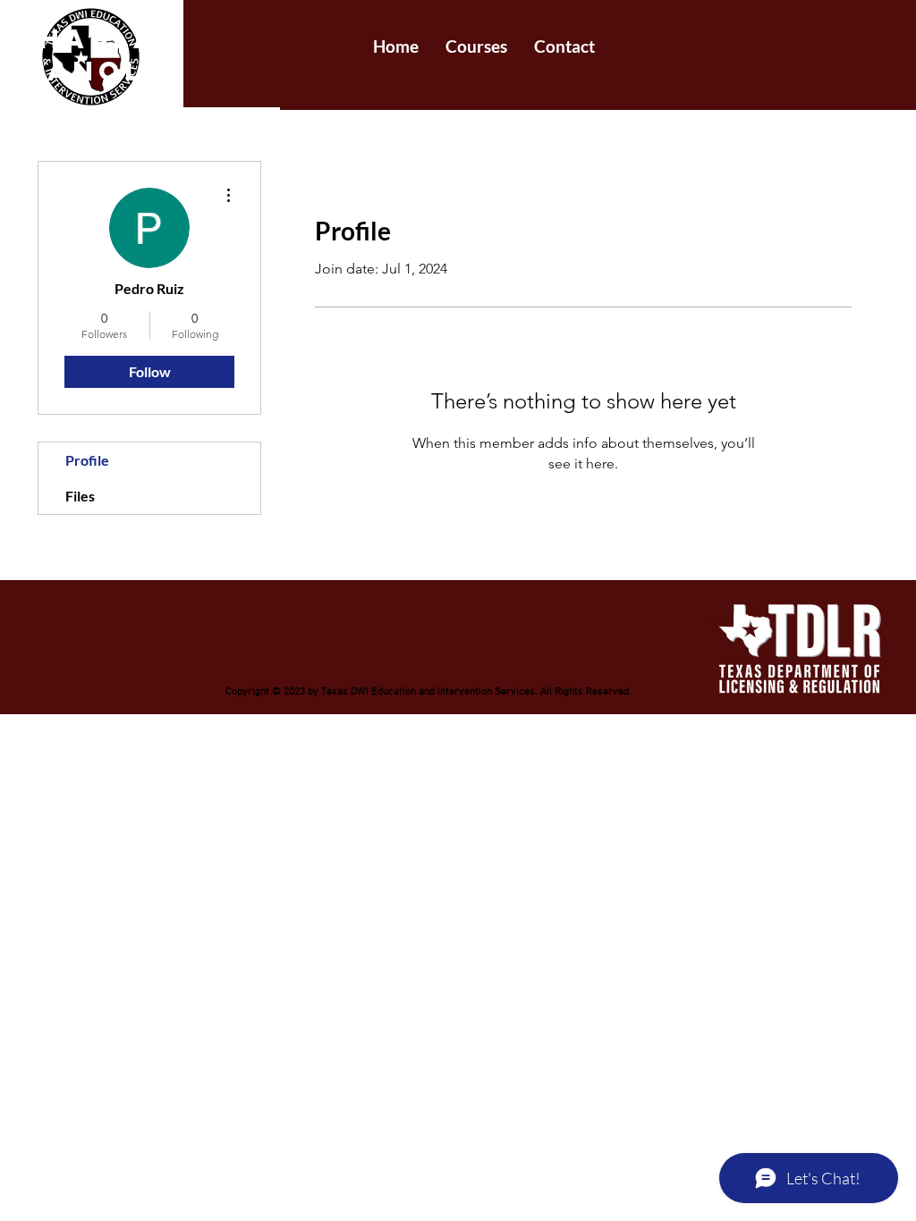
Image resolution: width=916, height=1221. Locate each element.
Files (80, 495)
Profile (87, 459)
